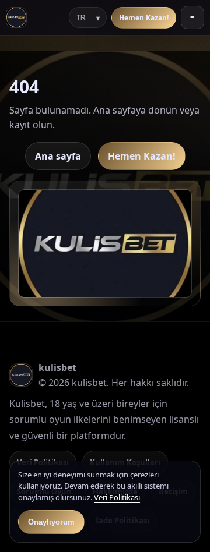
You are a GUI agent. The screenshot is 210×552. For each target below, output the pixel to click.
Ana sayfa (58, 156)
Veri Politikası (117, 497)
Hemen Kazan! (144, 18)
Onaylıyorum (51, 522)
